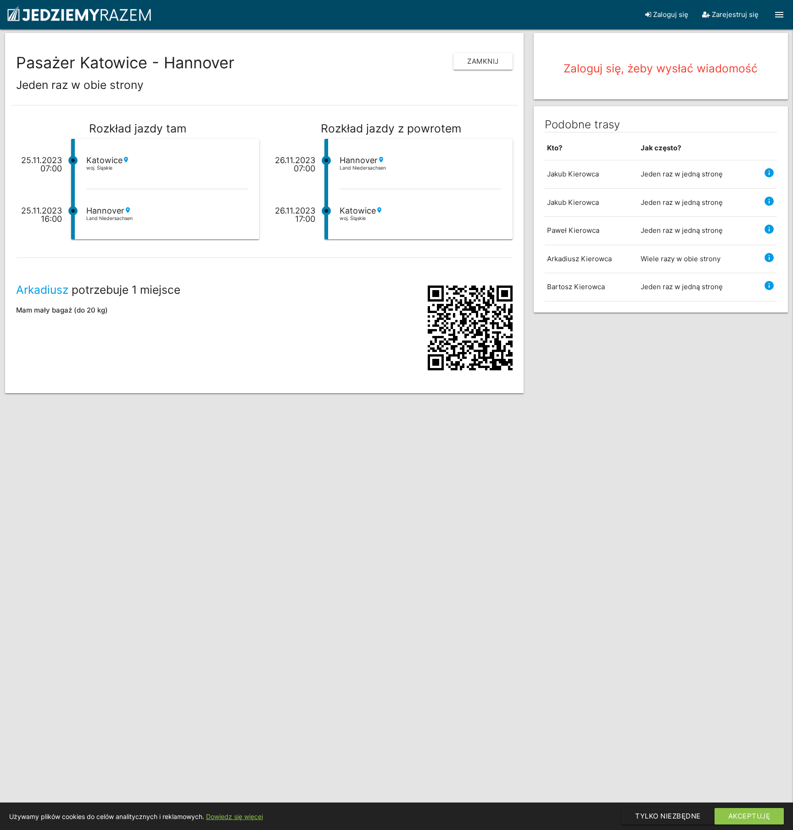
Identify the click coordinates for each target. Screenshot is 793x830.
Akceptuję (749, 816)
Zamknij (483, 61)
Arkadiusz (42, 290)
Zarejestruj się (734, 14)
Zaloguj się (669, 14)
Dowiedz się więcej (234, 816)
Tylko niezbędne (668, 816)
